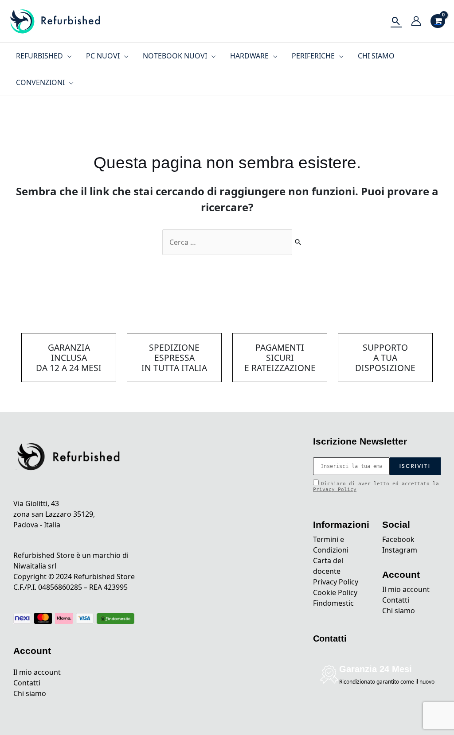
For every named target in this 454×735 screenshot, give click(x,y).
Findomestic (333, 603)
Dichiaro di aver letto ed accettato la (376, 486)
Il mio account (37, 672)
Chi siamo (29, 693)
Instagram (399, 550)
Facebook (398, 539)
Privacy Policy (334, 489)
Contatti (26, 683)
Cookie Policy (335, 592)
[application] (67, 56)
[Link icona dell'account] (416, 21)
